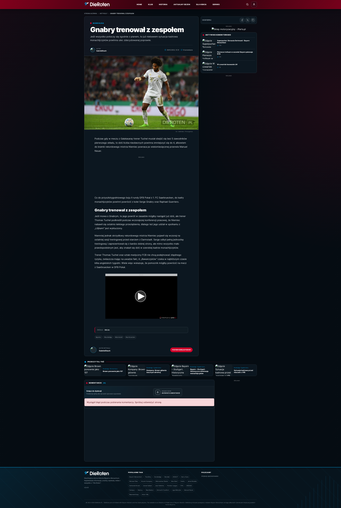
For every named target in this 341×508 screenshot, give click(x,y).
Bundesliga (157, 477)
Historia (163, 4)
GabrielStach (104, 351)
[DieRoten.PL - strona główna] (96, 4)
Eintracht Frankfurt (163, 490)
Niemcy (140, 490)
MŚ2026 (189, 485)
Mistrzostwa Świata (162, 481)
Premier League (172, 485)
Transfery (148, 477)
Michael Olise (133, 481)
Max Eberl (174, 481)
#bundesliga (108, 337)
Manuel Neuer (188, 490)
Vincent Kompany (146, 481)
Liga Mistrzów (176, 490)
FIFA (181, 485)
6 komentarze (188, 50)
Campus (132, 490)
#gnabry (98, 337)
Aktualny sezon (182, 4)
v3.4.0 (86, 487)
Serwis (216, 4)
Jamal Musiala (192, 481)
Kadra (182, 481)
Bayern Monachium (135, 477)
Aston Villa (145, 494)
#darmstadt (119, 337)
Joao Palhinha (159, 485)
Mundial (167, 477)
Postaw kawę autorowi (181, 350)
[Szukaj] (247, 4)
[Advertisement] (141, 177)
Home (139, 4)
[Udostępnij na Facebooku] (242, 20)
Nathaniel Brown (134, 485)
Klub (150, 4)
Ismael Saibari (147, 485)
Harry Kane (184, 477)
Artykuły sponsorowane (209, 476)
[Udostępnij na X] (247, 20)
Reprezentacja (134, 494)
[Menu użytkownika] (254, 4)
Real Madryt (150, 490)
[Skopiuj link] (253, 20)
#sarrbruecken (130, 337)
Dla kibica (201, 4)
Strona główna (90, 13)
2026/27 (175, 477)
